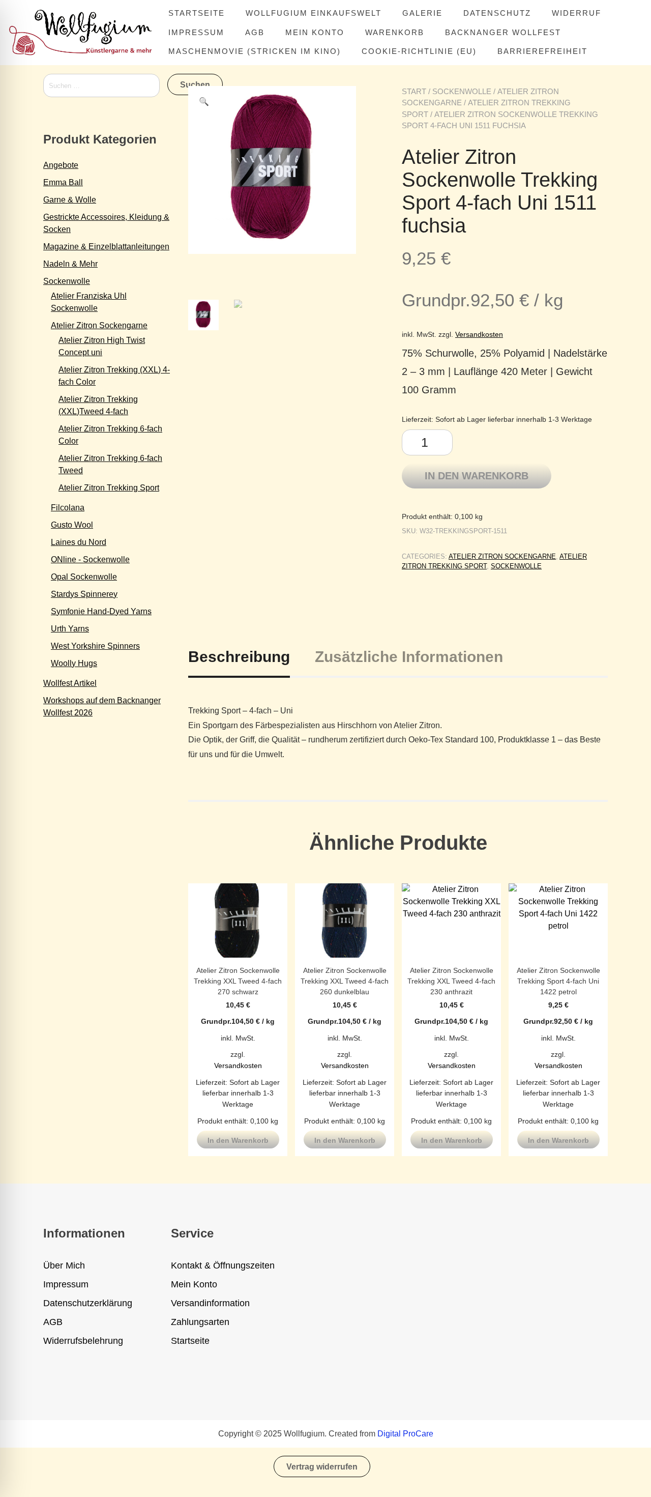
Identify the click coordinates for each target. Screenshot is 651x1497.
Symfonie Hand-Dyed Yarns (101, 611)
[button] (204, 101)
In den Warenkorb (476, 475)
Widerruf (576, 13)
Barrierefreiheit (542, 51)
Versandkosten (479, 334)
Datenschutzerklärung (87, 1303)
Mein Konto (314, 32)
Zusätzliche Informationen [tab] (409, 656)
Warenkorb (394, 32)
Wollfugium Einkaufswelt (313, 13)
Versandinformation (210, 1303)
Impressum (196, 32)
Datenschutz (497, 13)
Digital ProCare (405, 1433)
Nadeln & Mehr (70, 264)
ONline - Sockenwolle (90, 559)
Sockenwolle (461, 91)
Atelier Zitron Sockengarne (502, 556)
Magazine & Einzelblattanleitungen (106, 246)
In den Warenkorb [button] (238, 1140)
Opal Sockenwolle (84, 576)
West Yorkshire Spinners (95, 646)
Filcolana (67, 507)
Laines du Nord (78, 542)
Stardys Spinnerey (84, 594)
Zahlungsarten (200, 1322)
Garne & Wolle (69, 199)
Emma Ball (63, 182)
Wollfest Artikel (70, 683)
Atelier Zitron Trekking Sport (108, 487)
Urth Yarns (70, 628)
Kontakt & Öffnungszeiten (223, 1265)
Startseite (196, 13)
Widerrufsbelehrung (83, 1341)
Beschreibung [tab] (239, 656)
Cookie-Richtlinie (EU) (419, 51)
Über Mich (64, 1265)
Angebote (60, 165)
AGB (254, 32)
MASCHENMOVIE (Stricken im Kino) (254, 51)
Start (414, 91)
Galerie (422, 13)
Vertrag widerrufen (322, 1466)
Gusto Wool (72, 525)
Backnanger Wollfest (503, 32)
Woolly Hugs (74, 663)
